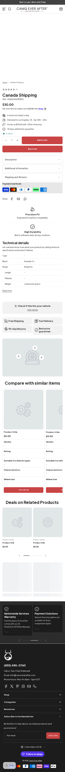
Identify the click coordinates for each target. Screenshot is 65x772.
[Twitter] (12, 686)
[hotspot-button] (18, 356)
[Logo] (32, 9)
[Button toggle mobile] (4, 9)
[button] (9, 9)
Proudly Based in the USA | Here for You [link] (32, 2)
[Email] (29, 686)
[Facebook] (6, 686)
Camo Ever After (35, 761)
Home (4, 82)
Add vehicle (32, 310)
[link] (12, 199)
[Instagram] (23, 686)
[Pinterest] (17, 686)
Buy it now (32, 149)
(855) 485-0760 (15, 665)
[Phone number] (35, 686)
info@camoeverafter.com (22, 675)
